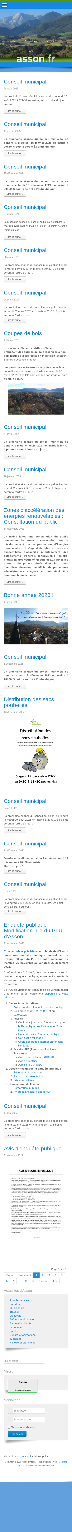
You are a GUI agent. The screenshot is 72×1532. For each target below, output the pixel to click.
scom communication (44, 1465)
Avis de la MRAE (28, 1060)
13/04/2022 (20, 1014)
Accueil (26, 1456)
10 (33, 1281)
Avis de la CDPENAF (30, 1064)
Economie (16, 1327)
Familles (15, 1304)
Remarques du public (26, 1087)
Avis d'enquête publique (33, 1149)
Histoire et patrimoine (23, 1342)
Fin (55, 1281)
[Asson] (36, 60)
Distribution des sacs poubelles (29, 702)
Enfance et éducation (22, 1319)
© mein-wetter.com (23, 1390)
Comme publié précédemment (23, 951)
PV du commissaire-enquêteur (31, 1091)
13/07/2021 (41, 1010)
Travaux (14, 1311)
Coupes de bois (23, 333)
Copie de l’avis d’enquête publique (39, 1034)
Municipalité (17, 1307)
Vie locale (15, 1315)
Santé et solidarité (20, 1323)
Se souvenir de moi (23, 1427)
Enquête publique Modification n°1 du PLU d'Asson (33, 931)
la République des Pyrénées (35, 1026)
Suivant (43, 1281)
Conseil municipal (25, 82)
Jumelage (16, 1338)
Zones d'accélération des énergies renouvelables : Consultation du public (34, 516)
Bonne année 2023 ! (29, 595)
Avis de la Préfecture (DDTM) (36, 1057)
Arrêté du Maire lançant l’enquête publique (39, 1007)
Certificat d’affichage (30, 1037)
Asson (22, 1381)
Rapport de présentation (28, 1076)
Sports (13, 1331)
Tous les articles (19, 1300)
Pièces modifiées (23, 1080)
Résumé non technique (27, 1072)
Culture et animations (23, 1334)
